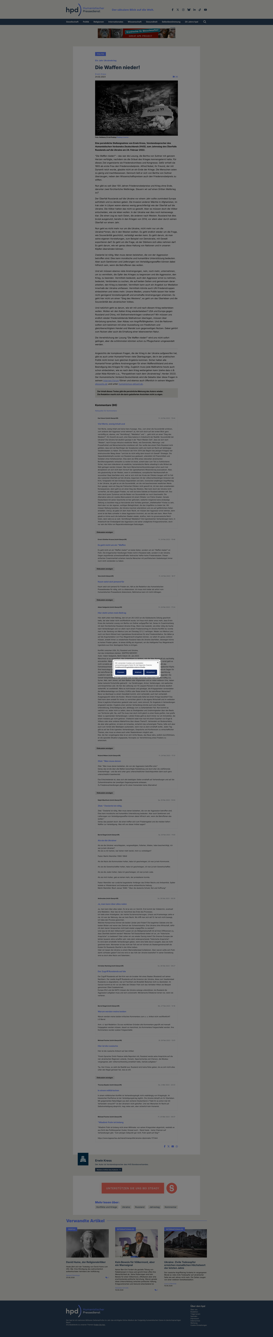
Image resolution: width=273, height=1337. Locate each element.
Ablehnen (138, 672)
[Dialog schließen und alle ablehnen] (157, 662)
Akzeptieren (150, 672)
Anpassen (120, 672)
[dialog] (136, 668)
